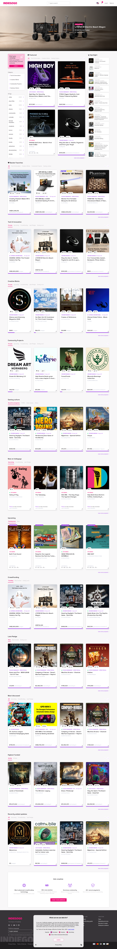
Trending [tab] (10, 580)
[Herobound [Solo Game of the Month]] (45, 418)
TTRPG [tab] (23, 403)
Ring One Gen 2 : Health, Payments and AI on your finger (70, 260)
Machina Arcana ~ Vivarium (70, 672)
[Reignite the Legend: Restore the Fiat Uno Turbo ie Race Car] (45, 537)
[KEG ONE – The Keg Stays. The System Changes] (71, 477)
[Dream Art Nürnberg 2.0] (19, 359)
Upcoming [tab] (16, 225)
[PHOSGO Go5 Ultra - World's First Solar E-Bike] (41, 123)
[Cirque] (97, 418)
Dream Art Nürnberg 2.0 (17, 376)
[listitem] (16, 97)
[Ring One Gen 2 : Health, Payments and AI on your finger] (71, 123)
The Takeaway (40, 495)
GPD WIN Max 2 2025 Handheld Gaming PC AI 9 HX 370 (45, 201)
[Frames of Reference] (71, 300)
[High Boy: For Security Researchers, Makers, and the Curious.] (41, 75)
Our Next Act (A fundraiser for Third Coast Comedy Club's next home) (44, 319)
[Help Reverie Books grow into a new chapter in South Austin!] (45, 359)
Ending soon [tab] (40, 225)
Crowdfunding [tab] (24, 225)
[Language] (98, 3)
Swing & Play (13, 495)
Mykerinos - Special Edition (71, 435)
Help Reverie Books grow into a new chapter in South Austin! (45, 378)
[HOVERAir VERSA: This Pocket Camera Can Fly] (19, 240)
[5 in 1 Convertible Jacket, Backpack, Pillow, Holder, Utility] (97, 240)
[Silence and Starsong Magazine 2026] (19, 300)
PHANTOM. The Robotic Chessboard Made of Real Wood (96, 201)
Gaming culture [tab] (47, 166)
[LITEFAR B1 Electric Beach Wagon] (45, 240)
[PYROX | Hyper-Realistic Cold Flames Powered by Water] (71, 75)
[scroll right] (84, 58)
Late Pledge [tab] (32, 225)
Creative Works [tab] (46, 58)
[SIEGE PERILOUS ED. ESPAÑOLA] (71, 537)
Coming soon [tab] (12, 521)
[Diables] (97, 655)
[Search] (49, 3)
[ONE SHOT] (97, 537)
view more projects (79, 158)
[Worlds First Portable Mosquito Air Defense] (71, 181)
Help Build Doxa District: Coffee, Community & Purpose (95, 497)
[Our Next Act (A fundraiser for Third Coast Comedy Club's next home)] (45, 300)
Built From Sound (15, 554)
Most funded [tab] (18, 580)
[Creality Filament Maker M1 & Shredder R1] (19, 181)
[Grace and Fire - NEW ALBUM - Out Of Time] (19, 655)
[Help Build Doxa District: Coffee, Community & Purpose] (97, 477)
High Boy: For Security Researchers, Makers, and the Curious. (39, 96)
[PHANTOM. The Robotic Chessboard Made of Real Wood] (97, 181)
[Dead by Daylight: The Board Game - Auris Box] (19, 418)
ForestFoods (65, 376)
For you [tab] (10, 225)
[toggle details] (55, 106)
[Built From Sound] (19, 537)
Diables (90, 672)
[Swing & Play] (19, 477)
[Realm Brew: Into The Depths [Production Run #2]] (97, 596)
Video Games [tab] (29, 403)
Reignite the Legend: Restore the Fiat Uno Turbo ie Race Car (44, 556)
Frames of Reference (68, 317)
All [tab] (28, 58)
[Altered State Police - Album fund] (97, 300)
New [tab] (18, 521)
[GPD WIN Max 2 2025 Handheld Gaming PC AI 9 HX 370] (45, 181)
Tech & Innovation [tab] (35, 58)
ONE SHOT (90, 554)
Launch (16, 66)
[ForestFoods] (71, 359)
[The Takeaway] (45, 477)
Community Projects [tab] (37, 166)
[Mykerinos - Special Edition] (71, 418)
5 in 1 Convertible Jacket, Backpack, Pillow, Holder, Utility (96, 260)
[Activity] (102, 3)
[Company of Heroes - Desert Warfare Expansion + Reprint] (45, 655)
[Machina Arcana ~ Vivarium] (71, 655)
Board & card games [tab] (14, 403)
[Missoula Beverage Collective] (97, 359)
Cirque (89, 435)
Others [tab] (36, 403)
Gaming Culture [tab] (55, 58)
